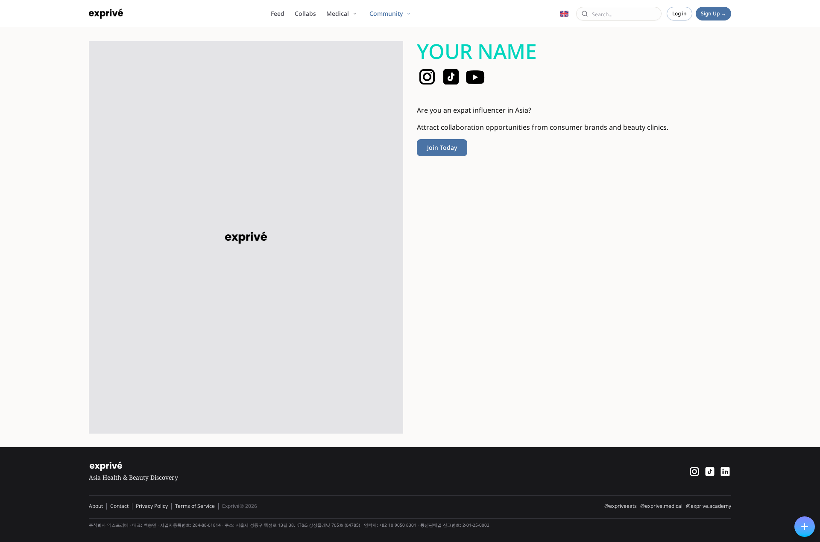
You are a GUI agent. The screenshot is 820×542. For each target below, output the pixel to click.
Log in (679, 13)
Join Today (442, 147)
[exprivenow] (694, 472)
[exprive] (710, 472)
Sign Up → (713, 13)
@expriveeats (620, 506)
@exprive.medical (661, 506)
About (96, 506)
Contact (119, 506)
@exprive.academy (708, 506)
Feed (277, 13)
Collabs (305, 13)
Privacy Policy (152, 506)
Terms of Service (195, 506)
